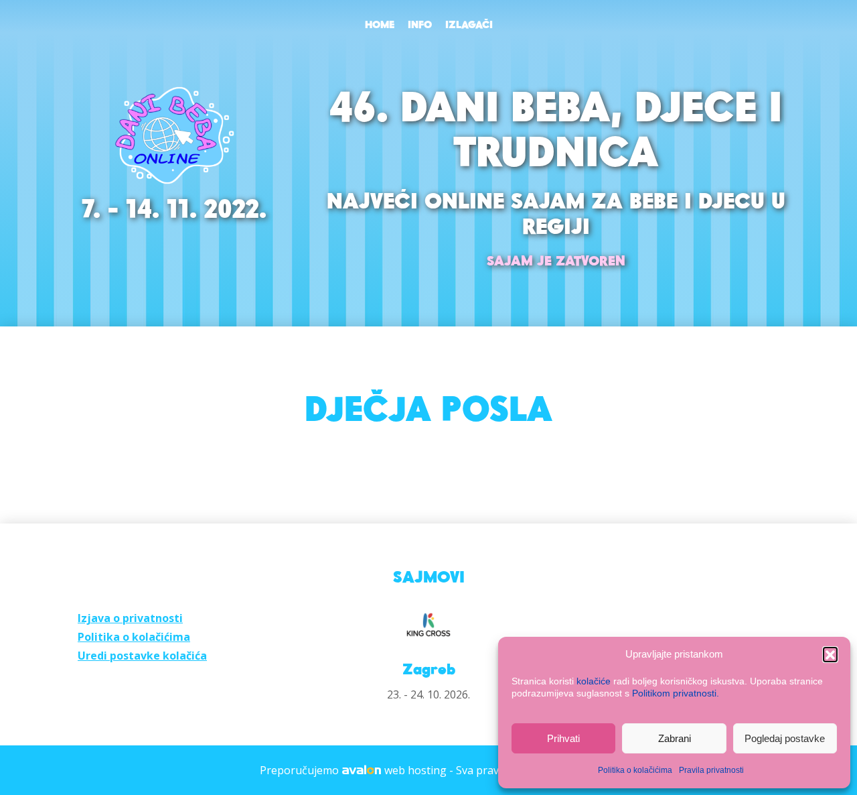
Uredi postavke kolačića (142, 655)
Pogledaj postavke (785, 738)
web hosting (415, 770)
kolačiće (593, 681)
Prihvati (563, 738)
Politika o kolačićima (635, 770)
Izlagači (469, 25)
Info (420, 25)
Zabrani (674, 738)
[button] (830, 654)
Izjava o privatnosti (130, 618)
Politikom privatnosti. (675, 693)
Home (379, 25)
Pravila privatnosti (711, 770)
